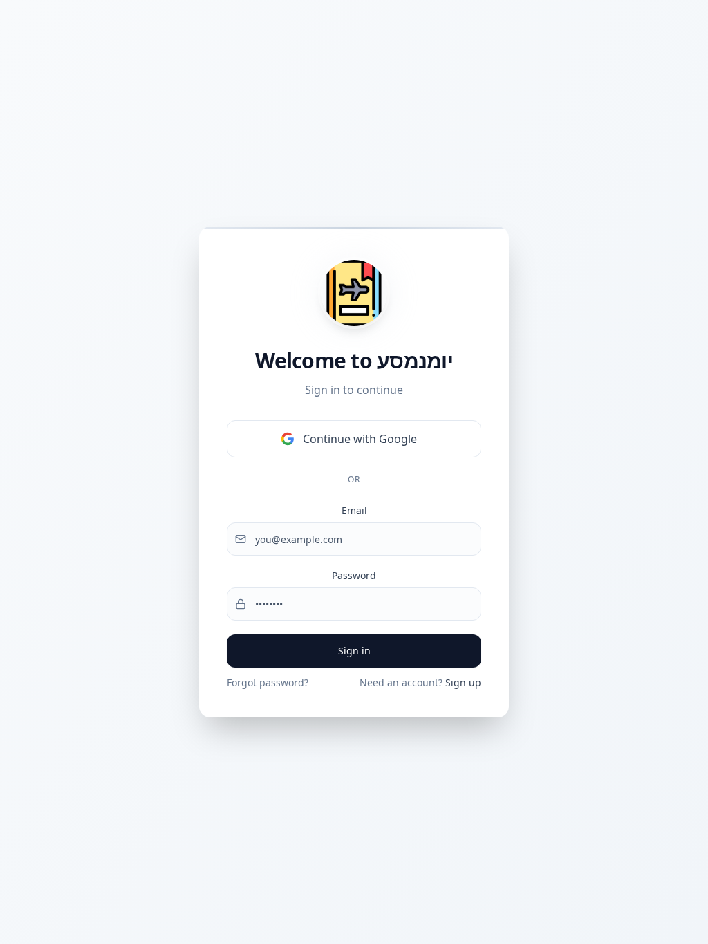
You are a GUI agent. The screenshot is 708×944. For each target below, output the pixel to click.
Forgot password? (267, 682)
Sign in (354, 650)
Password (354, 575)
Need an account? (420, 682)
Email (354, 510)
